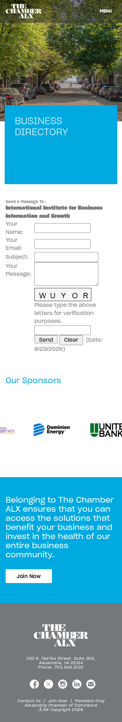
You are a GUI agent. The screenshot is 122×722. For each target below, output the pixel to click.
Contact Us (29, 700)
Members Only (89, 700)
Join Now (29, 576)
